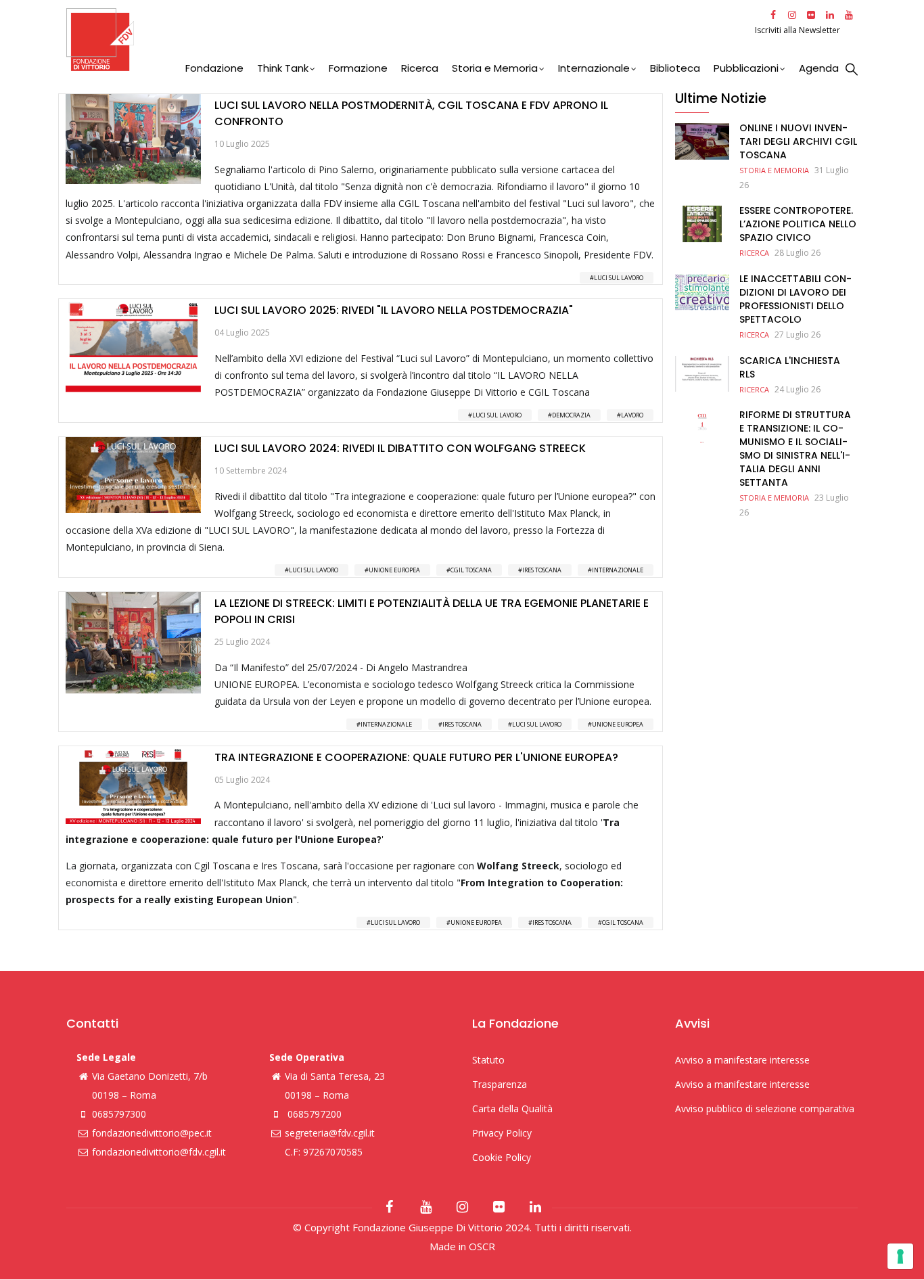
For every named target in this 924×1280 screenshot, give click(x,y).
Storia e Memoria (495, 68)
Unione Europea (394, 570)
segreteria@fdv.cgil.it (330, 1132)
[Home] (409, 39)
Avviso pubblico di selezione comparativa (764, 1108)
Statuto (488, 1059)
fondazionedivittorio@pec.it (152, 1132)
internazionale (617, 570)
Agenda (819, 68)
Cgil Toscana (471, 570)
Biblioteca (675, 68)
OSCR (482, 1246)
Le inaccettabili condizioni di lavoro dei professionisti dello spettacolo (795, 299)
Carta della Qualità (512, 1108)
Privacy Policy (502, 1132)
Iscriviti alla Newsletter (798, 30)
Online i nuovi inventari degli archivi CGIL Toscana (798, 141)
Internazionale (594, 68)
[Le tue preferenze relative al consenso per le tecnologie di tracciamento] (900, 1256)
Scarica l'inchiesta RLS (789, 367)
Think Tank (282, 68)
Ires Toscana (541, 570)
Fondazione (214, 68)
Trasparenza (499, 1084)
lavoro (632, 415)
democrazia (571, 415)
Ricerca (419, 68)
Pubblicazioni (746, 68)
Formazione (358, 68)
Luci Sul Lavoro (618, 277)
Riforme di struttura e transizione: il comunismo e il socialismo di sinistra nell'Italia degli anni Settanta (795, 448)
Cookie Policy (501, 1157)
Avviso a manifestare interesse (742, 1059)
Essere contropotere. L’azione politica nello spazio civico (797, 224)
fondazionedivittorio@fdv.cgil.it (159, 1151)
